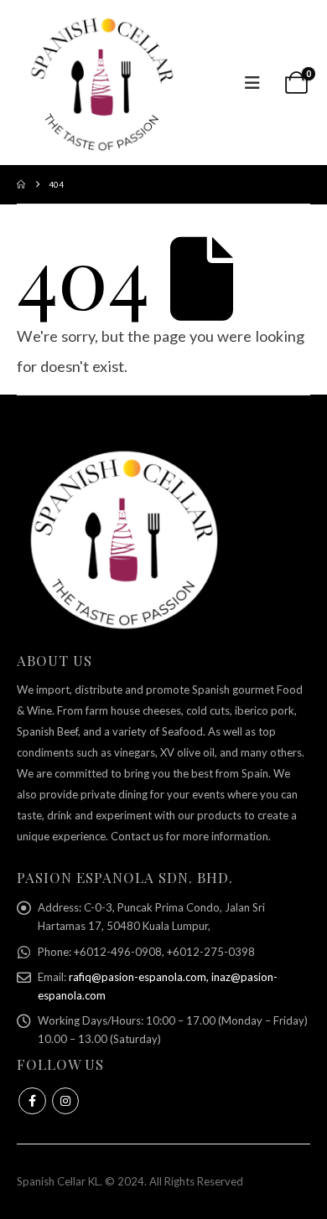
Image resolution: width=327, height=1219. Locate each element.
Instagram (66, 1101)
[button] (252, 82)
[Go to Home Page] (21, 184)
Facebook (32, 1101)
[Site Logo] (100, 82)
